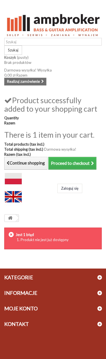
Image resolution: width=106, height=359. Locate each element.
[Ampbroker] (53, 23)
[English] (13, 196)
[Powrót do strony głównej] (10, 218)
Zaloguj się (70, 188)
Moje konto (21, 308)
